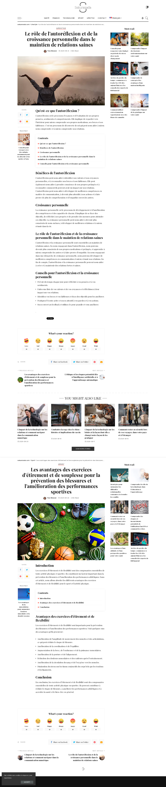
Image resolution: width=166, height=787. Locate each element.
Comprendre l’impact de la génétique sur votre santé (139, 112)
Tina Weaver (52, 51)
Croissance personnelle (50, 152)
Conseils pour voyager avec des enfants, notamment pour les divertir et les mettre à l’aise (24, 153)
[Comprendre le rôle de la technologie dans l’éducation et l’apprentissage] (139, 475)
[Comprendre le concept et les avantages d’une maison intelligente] (139, 68)
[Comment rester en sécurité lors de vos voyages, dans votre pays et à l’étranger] (133, 415)
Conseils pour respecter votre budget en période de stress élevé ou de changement (119, 53)
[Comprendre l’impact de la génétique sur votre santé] (139, 100)
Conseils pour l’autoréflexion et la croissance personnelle (64, 163)
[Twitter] (27, 115)
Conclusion (44, 607)
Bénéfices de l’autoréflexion (52, 148)
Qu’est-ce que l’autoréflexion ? (53, 143)
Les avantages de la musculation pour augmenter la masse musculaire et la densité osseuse (24, 609)
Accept (27, 782)
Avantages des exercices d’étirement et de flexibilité (62, 602)
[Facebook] (20, 115)
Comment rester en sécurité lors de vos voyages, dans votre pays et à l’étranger (132, 432)
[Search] (146, 18)
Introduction (45, 598)
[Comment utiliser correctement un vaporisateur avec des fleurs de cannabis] (119, 100)
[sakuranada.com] (83, 7)
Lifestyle (61, 28)
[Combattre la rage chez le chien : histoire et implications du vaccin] (66, 415)
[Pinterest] (20, 121)
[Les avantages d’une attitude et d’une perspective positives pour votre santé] (119, 539)
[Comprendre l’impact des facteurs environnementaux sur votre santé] (139, 39)
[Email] (27, 121)
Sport (61, 464)
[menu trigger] (21, 18)
